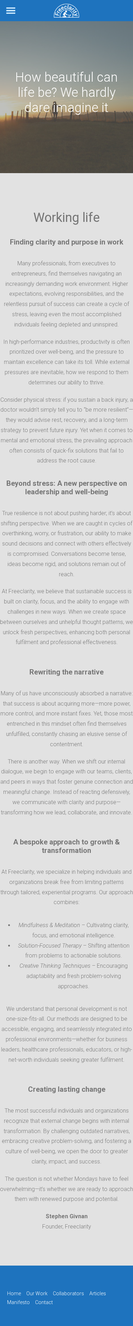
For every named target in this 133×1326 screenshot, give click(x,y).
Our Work (37, 1293)
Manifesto (18, 1302)
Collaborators (68, 1293)
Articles (97, 1293)
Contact (44, 1302)
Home (14, 1293)
